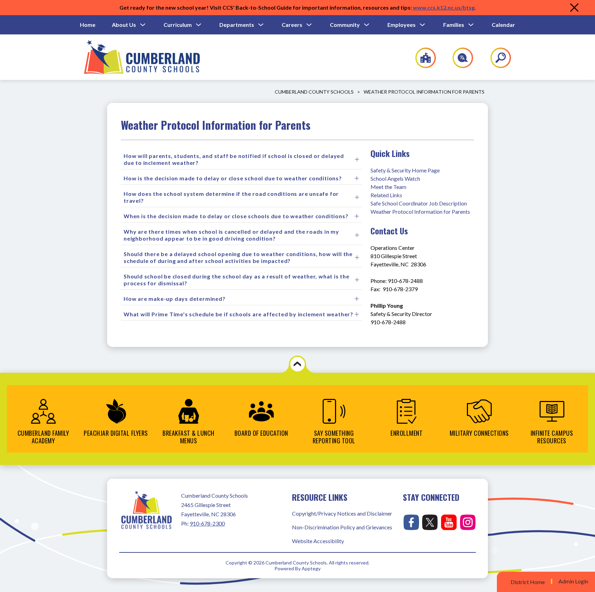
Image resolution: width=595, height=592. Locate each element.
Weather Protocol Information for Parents (424, 92)
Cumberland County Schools (314, 92)
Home (87, 24)
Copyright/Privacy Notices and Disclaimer (342, 513)
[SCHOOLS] (422, 57)
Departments (236, 24)
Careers (292, 24)
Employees (401, 24)
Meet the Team (388, 186)
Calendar (503, 24)
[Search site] (496, 57)
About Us (124, 24)
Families (453, 24)
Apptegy (311, 568)
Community (345, 24)
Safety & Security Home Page (405, 170)
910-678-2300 (207, 523)
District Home (528, 582)
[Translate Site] (459, 57)
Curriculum (178, 24)
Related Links (386, 195)
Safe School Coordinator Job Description (418, 203)
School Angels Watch (395, 178)
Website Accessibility (318, 541)
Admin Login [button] (573, 581)
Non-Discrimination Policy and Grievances (342, 527)
